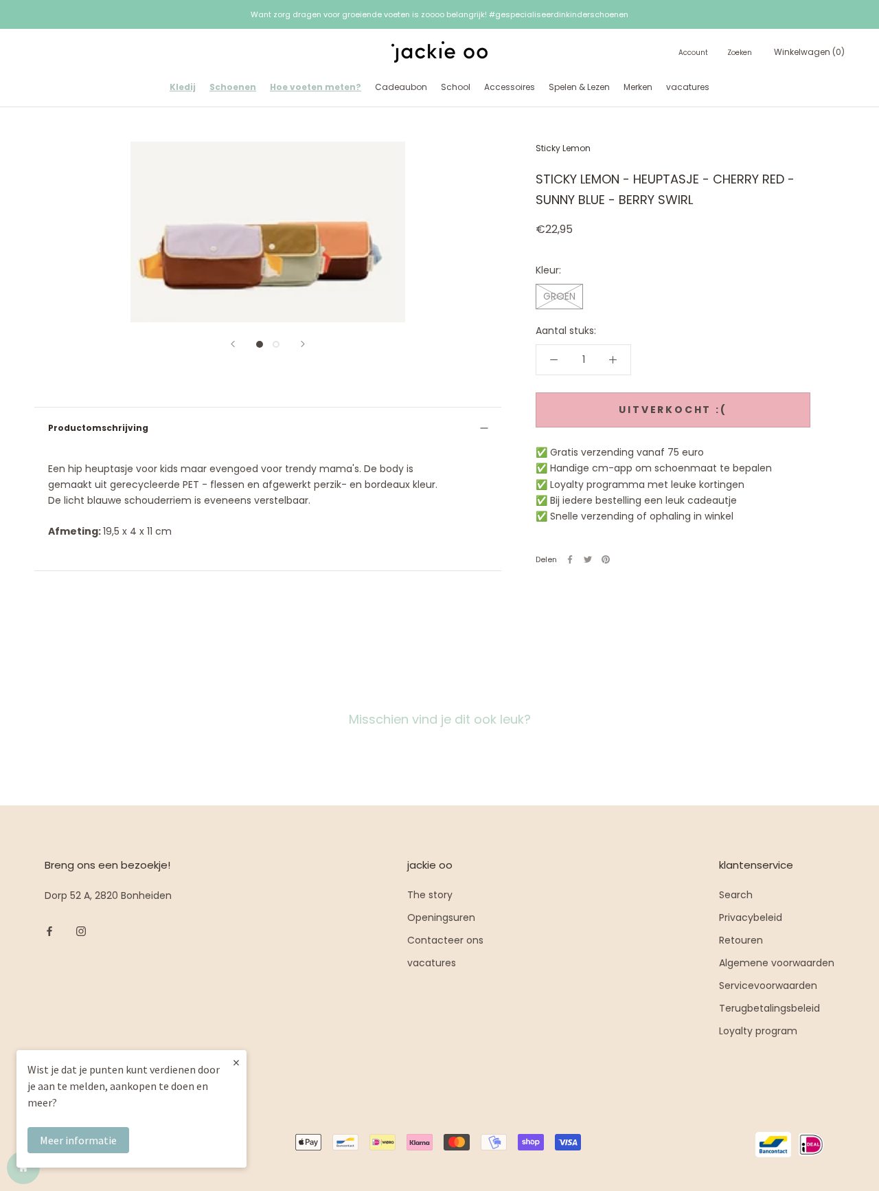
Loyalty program (758, 1031)
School (455, 87)
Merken (638, 87)
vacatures (687, 87)
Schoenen (232, 87)
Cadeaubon (401, 87)
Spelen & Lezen (579, 87)
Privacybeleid (750, 917)
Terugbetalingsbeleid (769, 1008)
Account (693, 53)
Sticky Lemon (563, 148)
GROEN (559, 296)
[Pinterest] (606, 559)
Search (736, 895)
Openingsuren (441, 917)
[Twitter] (588, 559)
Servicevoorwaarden (768, 985)
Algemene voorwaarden (776, 963)
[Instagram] (81, 931)
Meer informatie (78, 1140)
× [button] (236, 1062)
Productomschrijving (98, 428)
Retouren (741, 940)
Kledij (183, 87)
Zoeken (739, 53)
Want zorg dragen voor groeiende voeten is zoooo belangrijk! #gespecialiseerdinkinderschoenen (439, 14)
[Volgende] (303, 344)
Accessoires (509, 87)
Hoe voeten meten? (315, 87)
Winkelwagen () (809, 52)
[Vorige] (233, 344)
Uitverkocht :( (673, 409)
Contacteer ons (445, 940)
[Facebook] (570, 559)
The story (430, 895)
